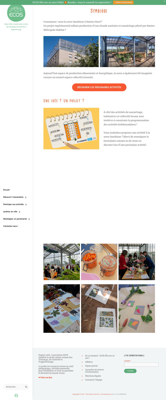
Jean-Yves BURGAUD (119, 394)
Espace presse (91, 366)
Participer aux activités (13, 204)
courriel (127, 361)
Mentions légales (93, 376)
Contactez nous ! (10, 226)
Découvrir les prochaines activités (99, 87)
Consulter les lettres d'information (94, 371)
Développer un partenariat (15, 218)
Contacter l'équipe (93, 380)
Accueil (6, 189)
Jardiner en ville (10, 211)
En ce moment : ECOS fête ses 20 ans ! (100, 357)
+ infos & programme (123, 2)
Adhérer (89, 362)
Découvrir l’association (13, 197)
